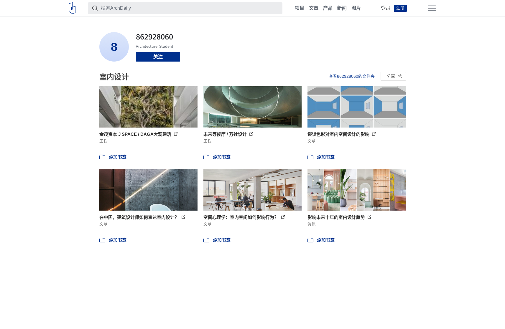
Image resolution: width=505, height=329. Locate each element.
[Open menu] (432, 8)
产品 (328, 8)
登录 (385, 8)
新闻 (342, 8)
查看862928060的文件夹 (352, 76)
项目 (299, 8)
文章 (313, 8)
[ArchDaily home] (72, 8)
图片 (356, 8)
